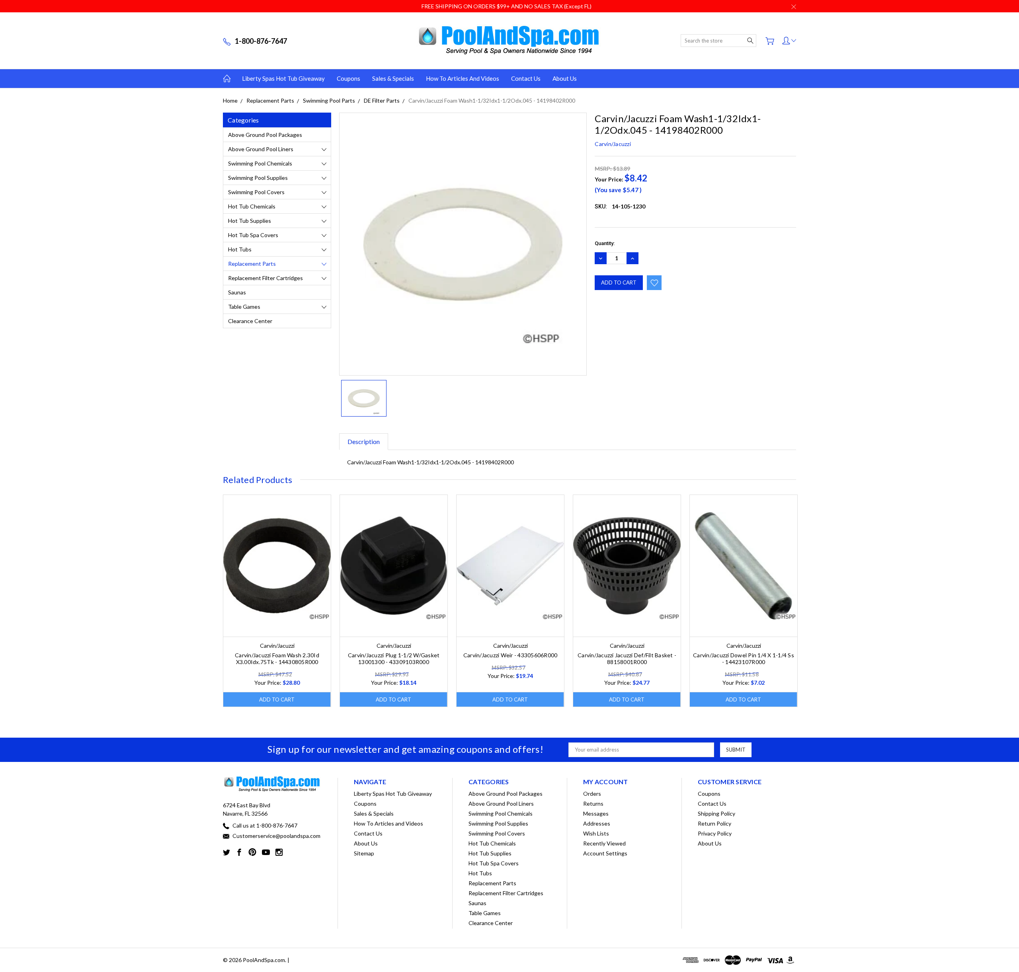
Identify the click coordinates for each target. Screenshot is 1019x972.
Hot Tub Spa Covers (253, 235)
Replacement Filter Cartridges (265, 278)
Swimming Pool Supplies (258, 177)
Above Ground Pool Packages (265, 134)
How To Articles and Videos (462, 78)
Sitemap (364, 853)
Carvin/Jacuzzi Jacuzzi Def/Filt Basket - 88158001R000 (627, 658)
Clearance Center (250, 321)
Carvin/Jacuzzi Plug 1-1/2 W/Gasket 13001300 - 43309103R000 (394, 658)
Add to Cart (277, 699)
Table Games (244, 306)
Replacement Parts (252, 263)
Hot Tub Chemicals (251, 206)
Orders (592, 793)
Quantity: (605, 243)
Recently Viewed (604, 843)
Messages (596, 813)
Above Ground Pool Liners (260, 149)
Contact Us (526, 78)
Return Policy (714, 823)
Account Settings (605, 853)
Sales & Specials (393, 78)
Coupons (348, 78)
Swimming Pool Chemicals (260, 163)
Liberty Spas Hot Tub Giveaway (283, 78)
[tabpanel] (277, 601)
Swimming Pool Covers (256, 192)
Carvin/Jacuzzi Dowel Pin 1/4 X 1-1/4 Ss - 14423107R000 (743, 658)
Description (363, 441)
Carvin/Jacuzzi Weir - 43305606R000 (510, 655)
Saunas (237, 292)
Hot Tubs (240, 249)
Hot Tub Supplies (249, 220)
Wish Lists (596, 833)
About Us (564, 78)
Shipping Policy (716, 813)
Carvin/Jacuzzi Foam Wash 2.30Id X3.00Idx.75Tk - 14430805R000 (277, 658)
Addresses (596, 823)
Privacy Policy (715, 833)
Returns (593, 803)
